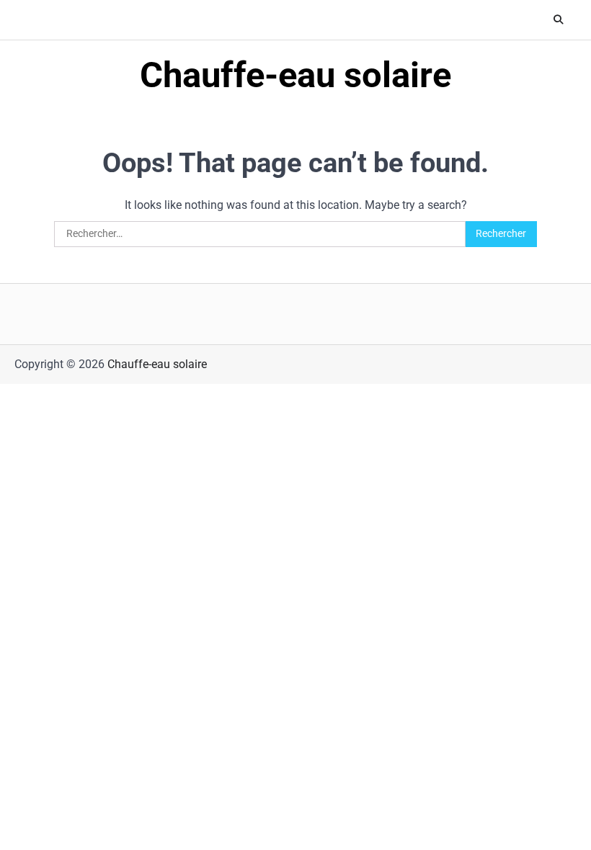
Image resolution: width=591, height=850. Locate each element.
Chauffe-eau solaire (295, 75)
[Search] (558, 20)
